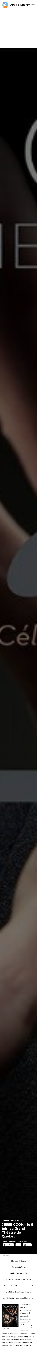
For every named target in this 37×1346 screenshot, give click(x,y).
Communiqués (10, 1241)
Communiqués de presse (12, 1220)
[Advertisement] (18, 29)
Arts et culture (19, 4)
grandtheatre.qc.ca (27, 1298)
